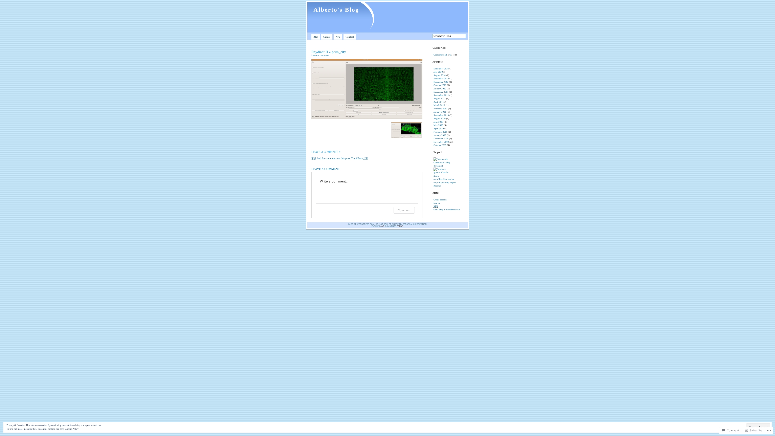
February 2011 (440, 108)
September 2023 (441, 68)
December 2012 (441, 82)
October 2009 (440, 145)
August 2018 (440, 75)
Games (326, 37)
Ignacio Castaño (441, 172)
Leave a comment (320, 55)
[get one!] (441, 159)
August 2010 (440, 118)
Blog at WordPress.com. (361, 224)
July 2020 (438, 72)
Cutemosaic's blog (442, 162)
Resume (437, 185)
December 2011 (441, 92)
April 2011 (439, 102)
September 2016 (441, 78)
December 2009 (441, 138)
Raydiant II (319, 52)
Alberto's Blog (336, 9)
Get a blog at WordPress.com (447, 209)
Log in (437, 203)
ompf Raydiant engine (444, 179)
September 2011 (441, 95)
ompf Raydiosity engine (445, 182)
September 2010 (441, 115)
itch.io (436, 176)
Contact (350, 37)
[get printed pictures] (440, 169)
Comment (404, 210)
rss (450, 54)
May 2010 (438, 125)
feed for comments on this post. (331, 158)
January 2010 (440, 135)
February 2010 (440, 132)
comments (390, 226)
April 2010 (439, 128)
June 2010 (438, 122)
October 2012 (440, 85)
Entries (376, 226)
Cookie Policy (72, 429)
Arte (338, 37)
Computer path (440, 54)
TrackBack (359, 158)
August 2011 (440, 98)
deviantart (438, 166)
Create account (440, 199)
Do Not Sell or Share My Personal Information (401, 224)
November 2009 (441, 142)
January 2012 (440, 88)
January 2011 (440, 112)
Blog (315, 37)
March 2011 (439, 105)
